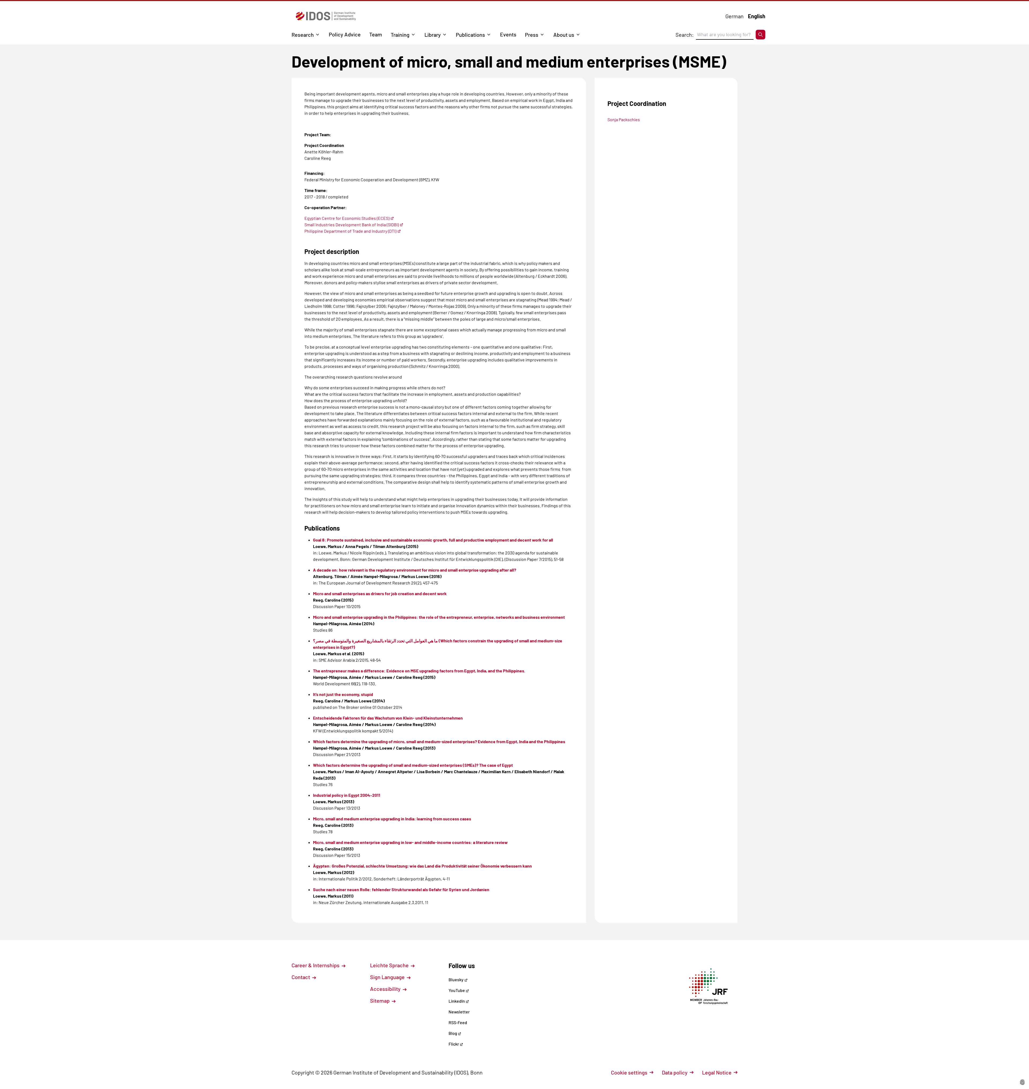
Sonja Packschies (623, 119)
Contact (301, 977)
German (734, 16)
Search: (685, 34)
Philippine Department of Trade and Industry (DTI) (350, 231)
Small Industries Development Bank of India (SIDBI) (351, 224)
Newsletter (459, 1011)
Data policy (675, 1072)
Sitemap (380, 1000)
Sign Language (388, 977)
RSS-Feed (458, 1022)
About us (563, 34)
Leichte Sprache (390, 965)
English (756, 16)
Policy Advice (345, 34)
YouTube (457, 990)
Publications (470, 34)
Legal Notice (717, 1072)
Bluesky (456, 979)
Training (400, 34)
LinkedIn (457, 1000)
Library (432, 34)
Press (531, 34)
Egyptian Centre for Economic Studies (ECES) (346, 218)
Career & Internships (316, 965)
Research (303, 34)
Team (375, 34)
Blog (453, 1033)
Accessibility (386, 989)
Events (508, 34)
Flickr (454, 1043)
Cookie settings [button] (629, 1072)
